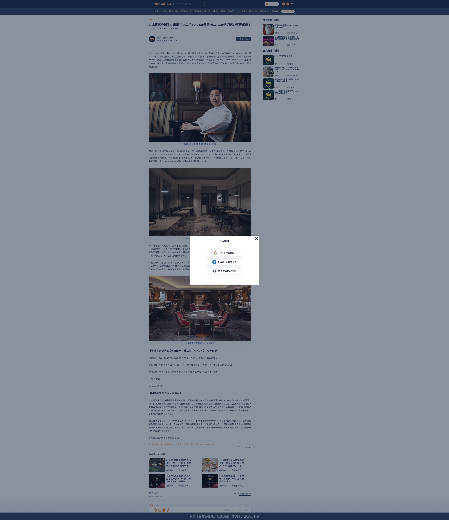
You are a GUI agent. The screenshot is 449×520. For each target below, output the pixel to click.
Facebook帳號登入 (227, 262)
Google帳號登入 (227, 253)
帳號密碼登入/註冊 (227, 271)
